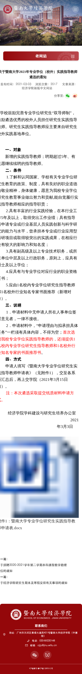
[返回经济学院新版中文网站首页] (28, 6)
